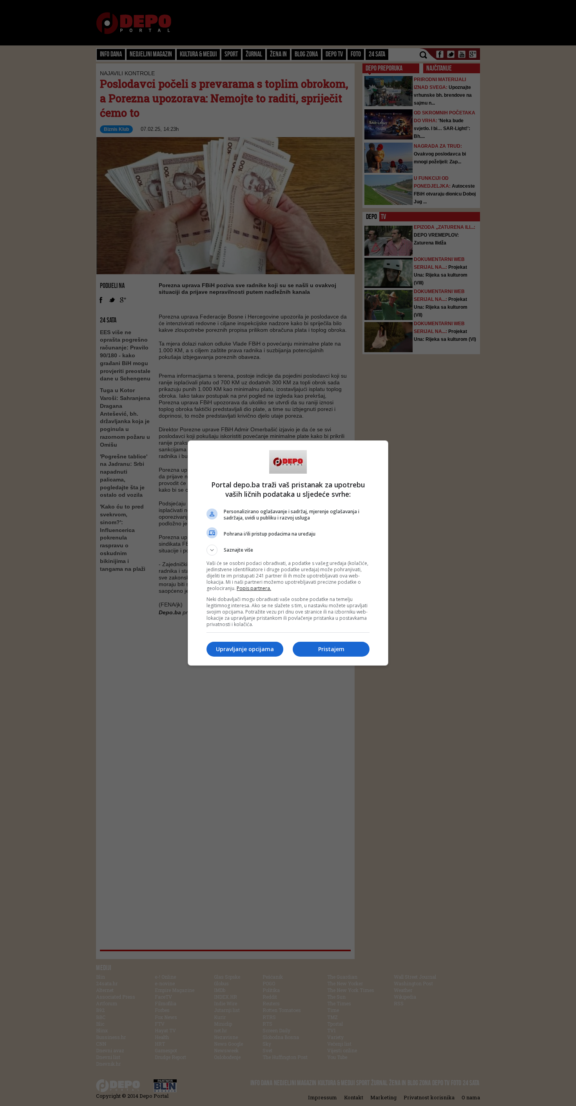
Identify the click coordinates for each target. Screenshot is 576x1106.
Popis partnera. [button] (254, 588)
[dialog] (288, 553)
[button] (288, 550)
